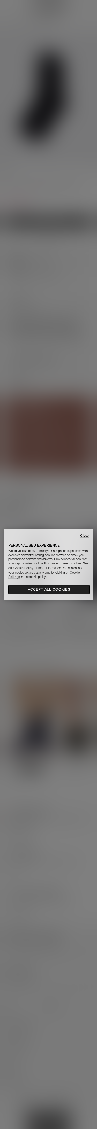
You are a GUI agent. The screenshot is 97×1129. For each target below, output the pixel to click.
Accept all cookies (49, 589)
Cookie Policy (23, 568)
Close (84, 536)
